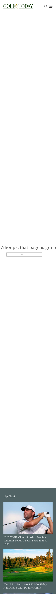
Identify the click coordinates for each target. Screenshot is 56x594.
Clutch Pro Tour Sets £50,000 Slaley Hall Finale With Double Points (25, 586)
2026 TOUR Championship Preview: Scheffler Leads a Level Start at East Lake (25, 541)
